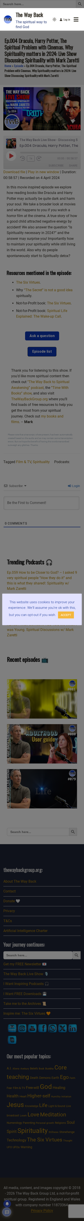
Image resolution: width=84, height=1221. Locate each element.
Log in (67, 19)
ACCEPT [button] (66, 615)
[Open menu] (76, 19)
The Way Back (29, 15)
